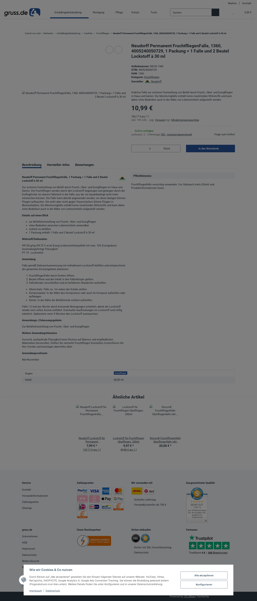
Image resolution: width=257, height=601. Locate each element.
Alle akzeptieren (204, 575)
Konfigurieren (204, 584)
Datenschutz (53, 590)
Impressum (35, 590)
